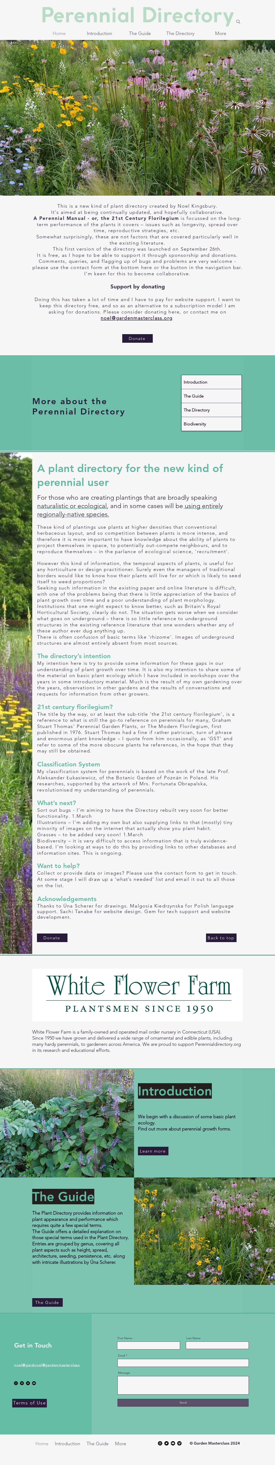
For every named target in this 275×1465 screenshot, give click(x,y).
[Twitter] (28, 1383)
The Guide (194, 396)
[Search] (238, 21)
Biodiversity (195, 423)
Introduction (195, 382)
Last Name (193, 1338)
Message (124, 1372)
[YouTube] (34, 1383)
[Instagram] (16, 1383)
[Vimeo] (22, 1383)
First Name (125, 1338)
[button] (137, 338)
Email (121, 1355)
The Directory (197, 410)
